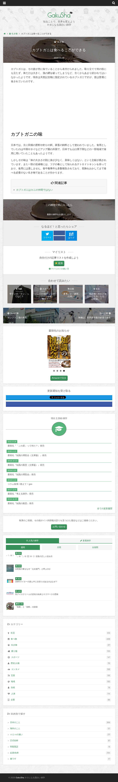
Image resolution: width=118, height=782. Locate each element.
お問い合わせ (59, 526)
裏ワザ (60, 759)
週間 (23, 547)
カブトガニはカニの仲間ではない (34, 190)
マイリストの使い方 (60, 269)
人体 (60, 693)
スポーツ (60, 657)
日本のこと (60, 722)
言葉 (60, 675)
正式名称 (60, 740)
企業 (60, 700)
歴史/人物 (60, 663)
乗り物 (60, 651)
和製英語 (60, 747)
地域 (60, 681)
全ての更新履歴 (104, 508)
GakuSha (59, 15)
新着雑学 (87, 541)
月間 (59, 547)
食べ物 (60, 639)
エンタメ (60, 669)
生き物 (60, 42)
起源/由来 (60, 753)
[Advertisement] (59, 107)
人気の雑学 (33, 541)
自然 (60, 687)
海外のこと (60, 728)
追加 (60, 263)
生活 (60, 633)
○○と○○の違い (60, 734)
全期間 (95, 547)
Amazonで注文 (59, 378)
